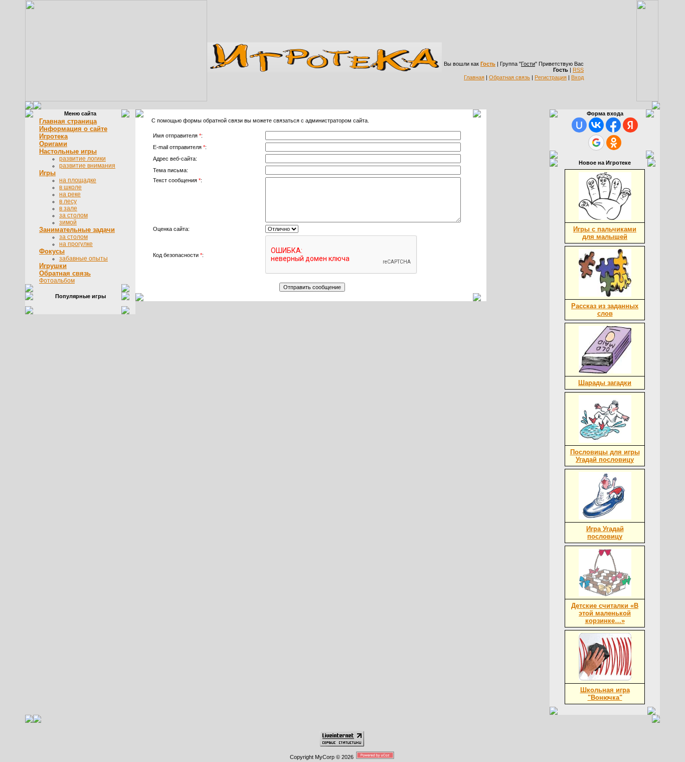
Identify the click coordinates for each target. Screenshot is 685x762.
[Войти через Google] (596, 143)
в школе (70, 187)
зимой (68, 222)
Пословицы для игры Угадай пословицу (605, 455)
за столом (73, 215)
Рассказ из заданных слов (604, 309)
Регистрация (551, 77)
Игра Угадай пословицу (605, 532)
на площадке (77, 180)
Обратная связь (509, 77)
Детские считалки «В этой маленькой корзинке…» (604, 613)
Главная (474, 77)
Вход (577, 77)
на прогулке (76, 243)
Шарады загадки (604, 383)
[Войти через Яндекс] (630, 125)
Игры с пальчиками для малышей (604, 232)
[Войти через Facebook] (613, 125)
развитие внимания (87, 165)
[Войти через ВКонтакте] (596, 125)
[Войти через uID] (579, 125)
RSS (578, 70)
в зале (68, 208)
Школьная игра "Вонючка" (605, 693)
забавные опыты (83, 258)
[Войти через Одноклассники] (613, 142)
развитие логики (82, 158)
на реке (70, 194)
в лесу (68, 201)
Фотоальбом (57, 280)
